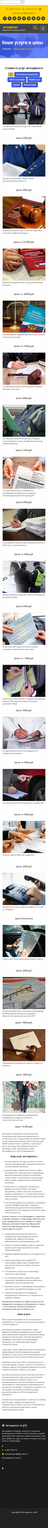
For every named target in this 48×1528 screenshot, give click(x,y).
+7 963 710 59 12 (15, 9)
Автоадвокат (27, 1512)
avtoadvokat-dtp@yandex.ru (16, 1454)
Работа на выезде (17, 80)
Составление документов (27, 74)
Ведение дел (34, 80)
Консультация (30, 85)
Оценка (16, 85)
